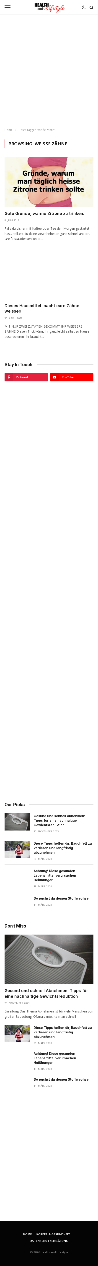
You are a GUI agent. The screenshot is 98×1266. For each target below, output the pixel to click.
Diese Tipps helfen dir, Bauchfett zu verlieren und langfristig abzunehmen (63, 847)
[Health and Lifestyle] (49, 7)
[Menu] (7, 7)
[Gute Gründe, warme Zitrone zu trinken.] (49, 182)
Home (27, 1234)
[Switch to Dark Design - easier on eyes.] (84, 7)
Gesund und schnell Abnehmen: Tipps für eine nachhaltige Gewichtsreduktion (59, 820)
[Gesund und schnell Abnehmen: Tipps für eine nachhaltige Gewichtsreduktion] (17, 822)
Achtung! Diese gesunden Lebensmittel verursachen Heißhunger (55, 875)
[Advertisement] (49, 71)
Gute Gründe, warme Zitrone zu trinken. (44, 213)
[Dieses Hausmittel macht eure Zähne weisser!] (49, 274)
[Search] (91, 7)
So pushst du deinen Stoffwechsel (62, 898)
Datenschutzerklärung (49, 1241)
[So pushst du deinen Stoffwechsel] (17, 904)
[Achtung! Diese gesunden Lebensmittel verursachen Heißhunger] (17, 876)
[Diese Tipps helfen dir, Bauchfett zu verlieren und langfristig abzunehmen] (17, 849)
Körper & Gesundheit (53, 1234)
